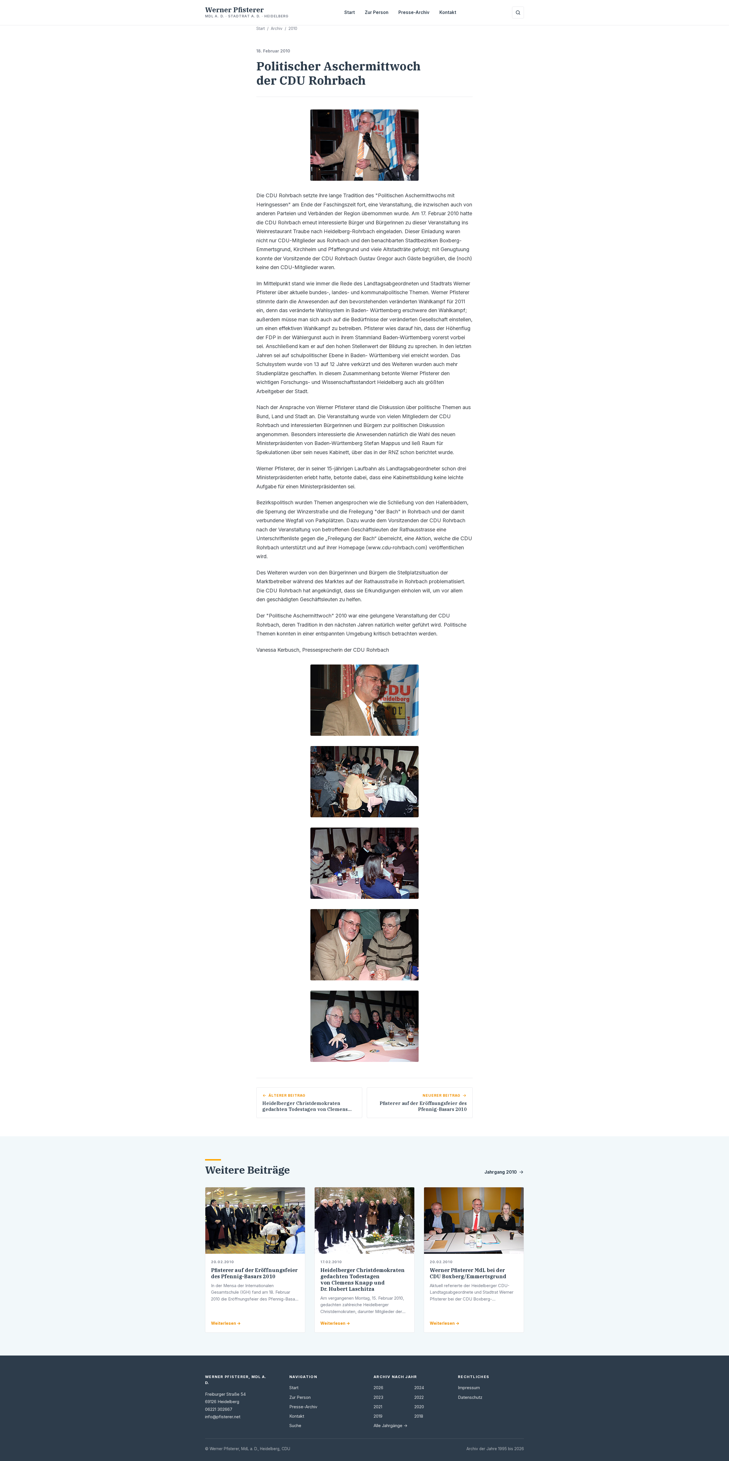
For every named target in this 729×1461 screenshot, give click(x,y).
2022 (419, 1397)
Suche (295, 1425)
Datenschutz (470, 1397)
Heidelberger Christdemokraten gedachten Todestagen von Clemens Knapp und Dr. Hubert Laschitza (362, 1279)
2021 (378, 1406)
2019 (378, 1416)
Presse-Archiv (413, 12)
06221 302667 (218, 1409)
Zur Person (376, 12)
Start (349, 12)
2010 (292, 28)
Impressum (469, 1387)
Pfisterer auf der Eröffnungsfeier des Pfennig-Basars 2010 (254, 1273)
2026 (378, 1387)
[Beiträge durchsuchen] (518, 13)
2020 (419, 1406)
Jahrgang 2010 (500, 1172)
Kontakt (447, 12)
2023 (378, 1397)
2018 (418, 1416)
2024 (419, 1387)
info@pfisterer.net (222, 1416)
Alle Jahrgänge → (390, 1425)
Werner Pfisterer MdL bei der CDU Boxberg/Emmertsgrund (468, 1273)
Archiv (276, 28)
